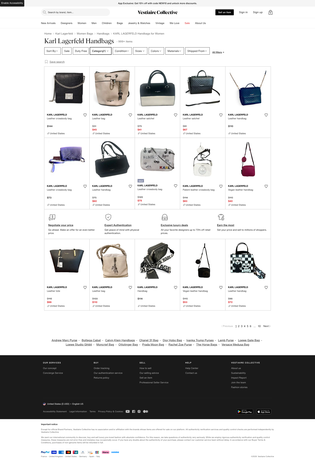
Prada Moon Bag (153, 345)
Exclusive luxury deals (174, 225)
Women (82, 23)
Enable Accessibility (12, 3)
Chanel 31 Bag (148, 340)
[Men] (99, 23)
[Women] (89, 23)
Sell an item (224, 12)
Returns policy (101, 378)
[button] (270, 12)
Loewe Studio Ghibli (79, 345)
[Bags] (125, 23)
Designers (66, 23)
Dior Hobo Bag (172, 340)
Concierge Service (53, 373)
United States (71, 456)
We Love (174, 23)
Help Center (191, 368)
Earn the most (225, 225)
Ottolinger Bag (128, 345)
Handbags (103, 33)
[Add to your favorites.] (85, 115)
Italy (98, 456)
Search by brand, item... (61, 12)
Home (48, 33)
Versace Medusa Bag (235, 345)
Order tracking (101, 368)
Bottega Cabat (91, 340)
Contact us (191, 373)
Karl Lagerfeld (64, 33)
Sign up (258, 12)
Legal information (78, 411)
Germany (83, 456)
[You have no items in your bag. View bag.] (270, 12)
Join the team (238, 382)
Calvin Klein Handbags (120, 340)
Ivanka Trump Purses (200, 340)
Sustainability (238, 373)
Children (107, 23)
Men (94, 23)
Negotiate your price (60, 225)
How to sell (145, 368)
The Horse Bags (206, 345)
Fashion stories (239, 387)
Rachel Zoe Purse (180, 345)
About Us (200, 23)
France (44, 456)
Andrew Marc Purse (64, 340)
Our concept (49, 368)
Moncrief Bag (105, 345)
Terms (92, 411)
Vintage (159, 23)
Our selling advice (149, 373)
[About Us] (208, 23)
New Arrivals (48, 23)
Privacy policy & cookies (110, 411)
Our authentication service (108, 373)
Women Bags (85, 33)
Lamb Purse (226, 340)
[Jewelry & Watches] (152, 23)
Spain (91, 456)
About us (236, 368)
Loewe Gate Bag (249, 340)
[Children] (114, 23)
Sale (187, 23)
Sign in (243, 12)
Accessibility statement (55, 411)
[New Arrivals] (58, 23)
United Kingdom (56, 456)
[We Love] (182, 23)
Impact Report (239, 378)
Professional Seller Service (153, 382)
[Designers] (75, 23)
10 (259, 326)
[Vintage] (167, 23)
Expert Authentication (118, 225)
